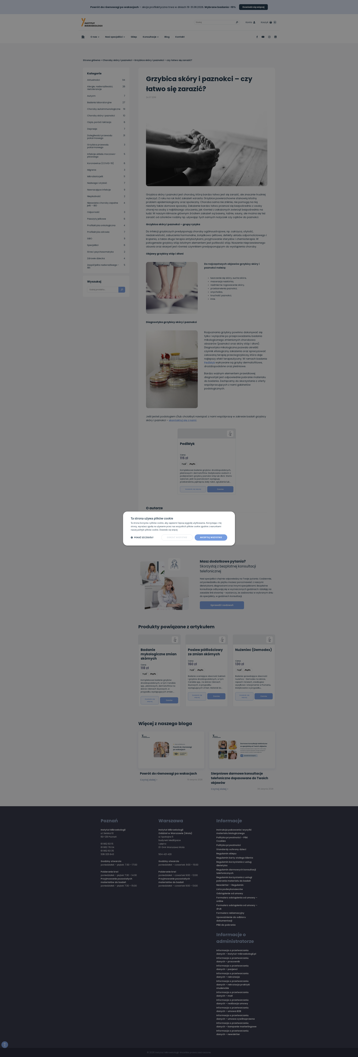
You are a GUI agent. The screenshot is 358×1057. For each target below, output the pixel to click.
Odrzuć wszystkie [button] (177, 537)
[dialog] (179, 528)
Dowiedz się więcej (168, 529)
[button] (142, 537)
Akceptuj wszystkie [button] (211, 537)
